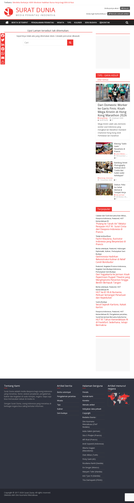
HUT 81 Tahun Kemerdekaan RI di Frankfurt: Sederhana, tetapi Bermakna (112, 322)
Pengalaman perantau (42, 22)
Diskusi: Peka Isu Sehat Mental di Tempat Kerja (120, 188)
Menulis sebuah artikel (119, 14)
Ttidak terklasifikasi (103, 236)
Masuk (126, 8)
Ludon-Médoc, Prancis (123, 154)
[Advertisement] (113, 52)
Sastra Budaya (101, 302)
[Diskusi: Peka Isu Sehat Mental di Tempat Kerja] (104, 185)
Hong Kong (103, 118)
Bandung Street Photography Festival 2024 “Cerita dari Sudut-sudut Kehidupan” (120, 169)
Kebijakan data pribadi (91, 409)
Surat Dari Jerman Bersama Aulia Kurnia (111, 317)
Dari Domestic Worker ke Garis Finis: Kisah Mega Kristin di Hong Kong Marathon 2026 (112, 110)
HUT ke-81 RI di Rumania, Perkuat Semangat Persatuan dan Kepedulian (111, 295)
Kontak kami (87, 396)
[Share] (3, 62)
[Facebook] (3, 35)
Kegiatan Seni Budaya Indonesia (108, 269)
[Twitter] (3, 40)
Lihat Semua (102, 79)
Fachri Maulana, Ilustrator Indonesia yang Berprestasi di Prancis (111, 241)
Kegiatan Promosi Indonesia (115, 266)
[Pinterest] (3, 49)
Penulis (85, 392)
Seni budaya (91, 22)
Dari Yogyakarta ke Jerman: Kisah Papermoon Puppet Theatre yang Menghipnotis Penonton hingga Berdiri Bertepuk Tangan (113, 278)
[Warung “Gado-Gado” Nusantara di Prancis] (104, 144)
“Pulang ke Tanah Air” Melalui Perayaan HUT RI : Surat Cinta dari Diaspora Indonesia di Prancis (111, 227)
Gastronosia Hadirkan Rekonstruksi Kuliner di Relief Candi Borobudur (110, 259)
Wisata (60, 22)
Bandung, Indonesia (106, 178)
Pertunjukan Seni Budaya (106, 272)
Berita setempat (20, 22)
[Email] (3, 58)
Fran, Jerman (119, 195)
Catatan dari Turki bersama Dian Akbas (111, 215)
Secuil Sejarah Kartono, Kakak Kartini (111, 306)
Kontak (106, 22)
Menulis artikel (88, 404)
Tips (69, 22)
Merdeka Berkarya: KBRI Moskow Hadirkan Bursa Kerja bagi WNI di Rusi (43, 2)
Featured (115, 218)
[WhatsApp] (3, 53)
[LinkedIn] (3, 44)
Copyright (86, 413)
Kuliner (78, 22)
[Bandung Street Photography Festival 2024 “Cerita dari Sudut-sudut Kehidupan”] (104, 163)
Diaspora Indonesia (103, 218)
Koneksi (85, 400)
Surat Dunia (103, 120)
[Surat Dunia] (7, 22)
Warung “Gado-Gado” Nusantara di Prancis (120, 147)
